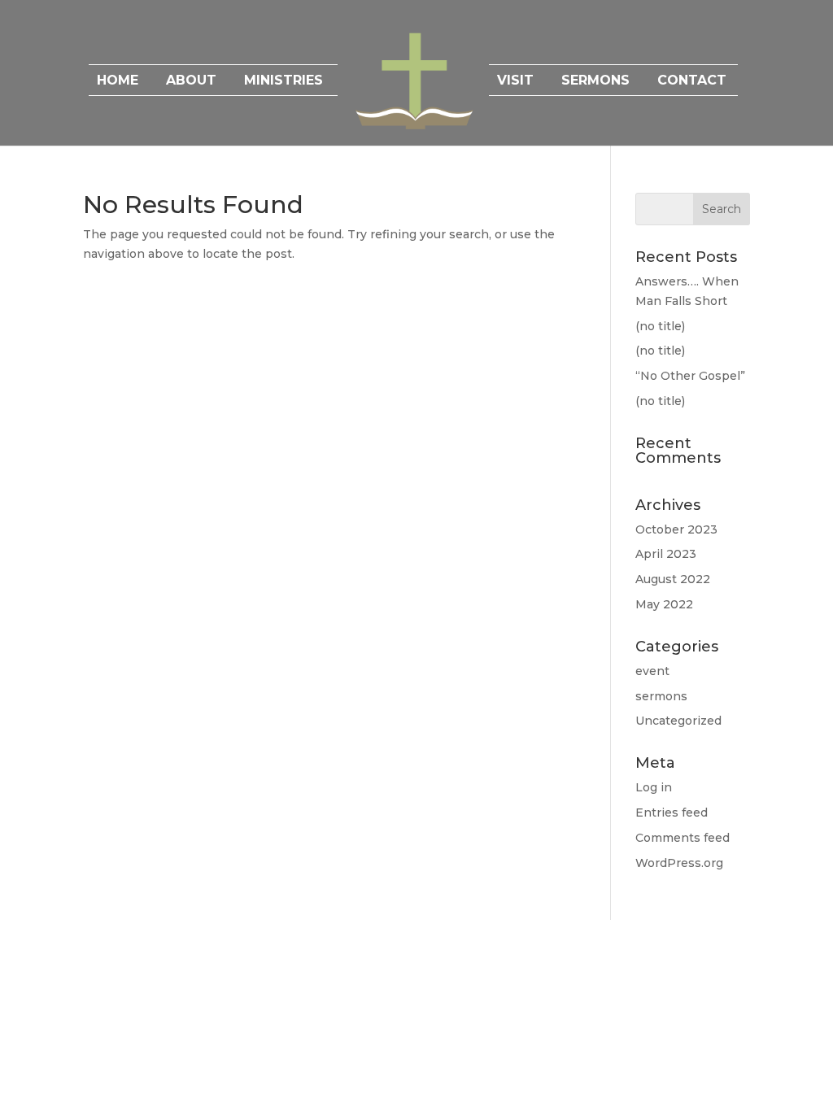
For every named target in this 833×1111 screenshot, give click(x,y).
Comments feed (682, 837)
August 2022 (672, 579)
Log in (653, 787)
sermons (661, 696)
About (191, 81)
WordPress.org (679, 863)
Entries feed (671, 812)
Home (117, 81)
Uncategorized (678, 720)
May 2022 (664, 604)
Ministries (283, 81)
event (652, 671)
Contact (691, 81)
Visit (515, 81)
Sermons (595, 81)
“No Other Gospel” (690, 375)
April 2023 (665, 554)
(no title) (660, 326)
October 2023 (676, 529)
